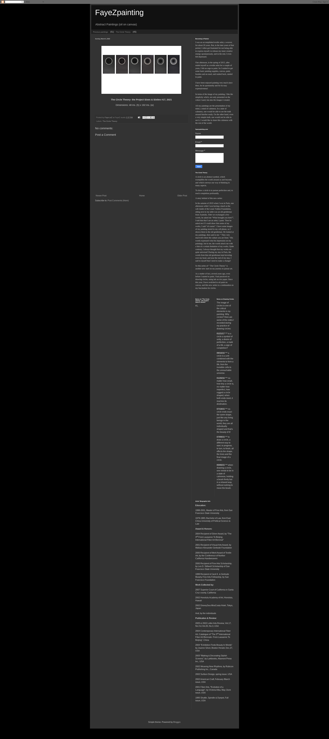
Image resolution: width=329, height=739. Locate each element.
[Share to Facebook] (151, 117)
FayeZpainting (119, 12)
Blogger (176, 722)
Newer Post (101, 196)
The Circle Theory (123, 32)
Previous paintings (100, 32)
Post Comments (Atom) (118, 200)
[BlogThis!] (146, 117)
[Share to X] (148, 117)
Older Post (182, 196)
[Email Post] (139, 117)
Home (142, 196)
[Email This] (143, 117)
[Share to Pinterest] (153, 117)
